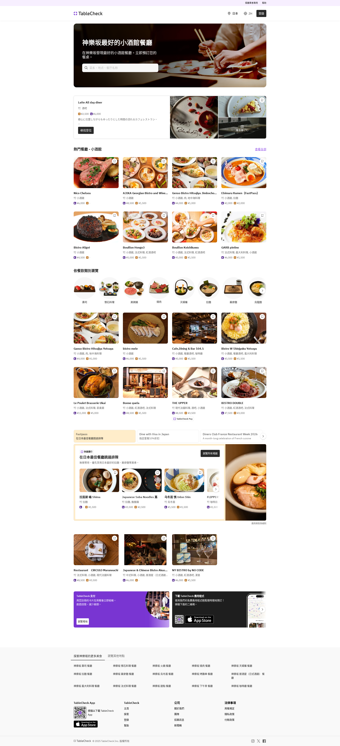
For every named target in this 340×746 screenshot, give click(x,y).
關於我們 (179, 708)
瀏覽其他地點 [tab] (116, 656)
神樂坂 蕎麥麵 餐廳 (123, 674)
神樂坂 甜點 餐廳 (161, 686)
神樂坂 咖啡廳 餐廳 (241, 686)
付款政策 (229, 719)
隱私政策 (229, 714)
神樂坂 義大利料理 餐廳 (87, 686)
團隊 (176, 714)
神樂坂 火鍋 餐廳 (161, 665)
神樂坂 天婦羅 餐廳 (241, 665)
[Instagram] (253, 741)
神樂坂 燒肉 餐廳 (201, 665)
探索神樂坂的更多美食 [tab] (88, 656)
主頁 (126, 708)
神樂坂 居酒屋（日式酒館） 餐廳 (248, 675)
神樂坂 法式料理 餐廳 (124, 686)
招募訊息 (179, 719)
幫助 (264, 3)
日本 (235, 13)
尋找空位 (86, 130)
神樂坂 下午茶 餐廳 (202, 686)
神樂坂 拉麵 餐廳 (83, 674)
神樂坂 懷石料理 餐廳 (124, 665)
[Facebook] (264, 741)
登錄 (261, 13)
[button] (187, 198)
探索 (126, 714)
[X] (258, 741)
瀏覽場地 (83, 621)
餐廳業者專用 (251, 3)
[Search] (86, 68)
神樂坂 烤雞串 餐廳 (202, 674)
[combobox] (120, 68)
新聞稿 (178, 725)
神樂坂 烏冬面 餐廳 (162, 674)
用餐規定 (229, 708)
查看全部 (260, 149)
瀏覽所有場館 (210, 453)
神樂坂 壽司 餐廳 (83, 665)
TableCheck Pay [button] (184, 418)
